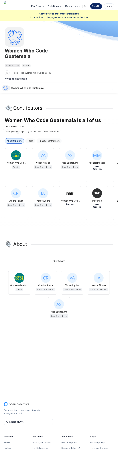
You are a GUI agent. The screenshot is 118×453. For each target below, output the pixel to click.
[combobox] (28, 422)
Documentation (69, 448)
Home (7, 442)
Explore (8, 448)
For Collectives (40, 448)
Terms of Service (99, 448)
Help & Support (69, 442)
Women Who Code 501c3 (38, 72)
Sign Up (96, 6)
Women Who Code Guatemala (27, 88)
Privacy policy (97, 442)
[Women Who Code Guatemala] (6, 88)
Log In (109, 6)
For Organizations (42, 442)
